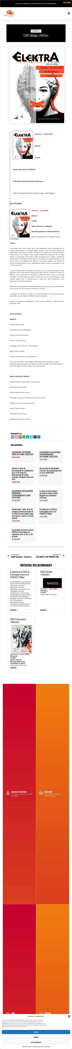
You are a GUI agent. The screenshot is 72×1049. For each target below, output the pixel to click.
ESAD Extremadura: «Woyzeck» (18, 620)
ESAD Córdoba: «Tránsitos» (46, 573)
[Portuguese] (67, 2)
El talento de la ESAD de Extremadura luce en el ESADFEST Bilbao (48, 511)
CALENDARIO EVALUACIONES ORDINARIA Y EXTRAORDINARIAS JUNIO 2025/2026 (22, 494)
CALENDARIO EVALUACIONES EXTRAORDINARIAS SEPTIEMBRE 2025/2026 (50, 454)
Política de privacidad (37, 1046)
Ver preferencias (36, 1042)
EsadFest (36, 31)
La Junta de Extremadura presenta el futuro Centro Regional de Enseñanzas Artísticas (49, 494)
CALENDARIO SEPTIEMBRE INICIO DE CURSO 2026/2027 (22, 453)
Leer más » (13, 610)
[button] (69, 1016)
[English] (64, 2)
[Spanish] (69, 2)
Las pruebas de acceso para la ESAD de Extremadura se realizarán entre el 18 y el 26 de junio (23, 533)
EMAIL (13, 1013)
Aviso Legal (47, 1046)
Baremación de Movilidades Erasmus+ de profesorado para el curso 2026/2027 (51, 470)
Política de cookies (27, 1046)
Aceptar (36, 1032)
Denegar (36, 1037)
